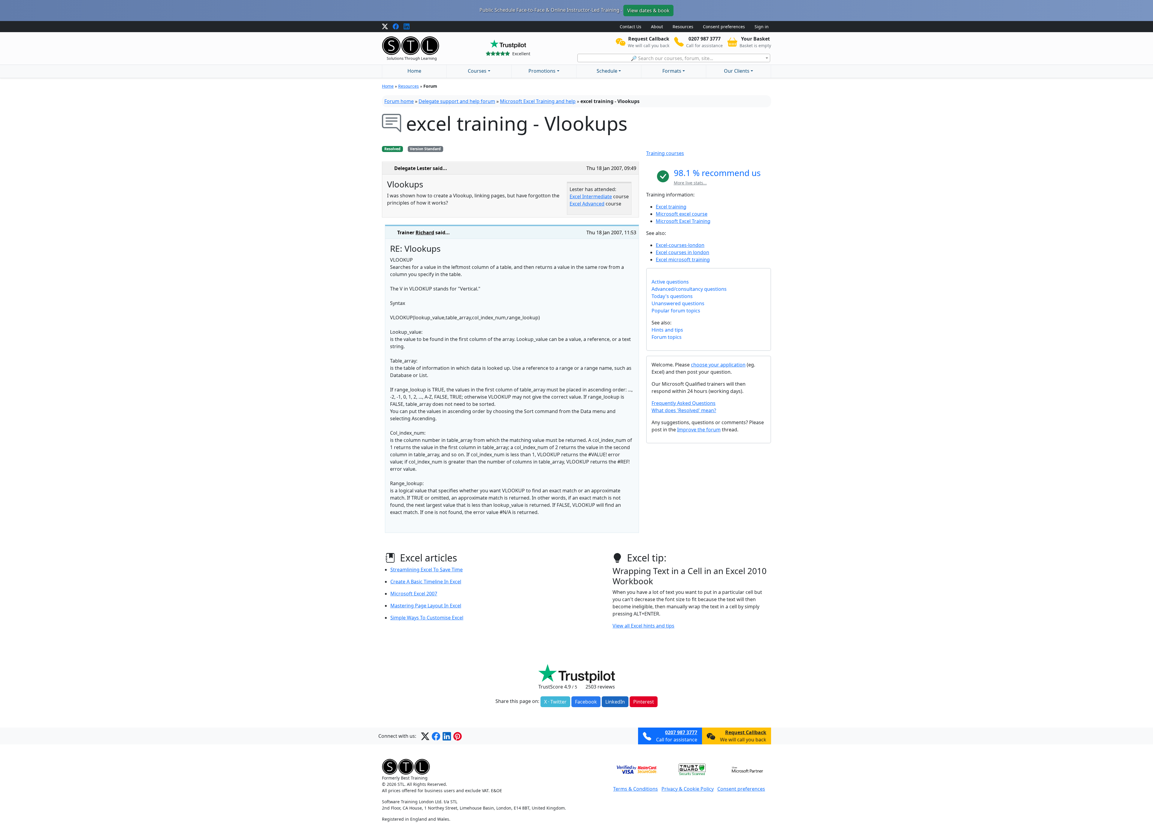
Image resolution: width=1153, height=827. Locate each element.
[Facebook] (396, 26)
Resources (683, 26)
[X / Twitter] (385, 26)
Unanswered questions (678, 303)
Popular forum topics (676, 310)
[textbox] (674, 58)
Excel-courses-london (680, 245)
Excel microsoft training (683, 259)
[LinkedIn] (407, 26)
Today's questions (672, 296)
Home (414, 71)
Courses (477, 71)
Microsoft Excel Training (683, 221)
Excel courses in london (682, 252)
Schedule (607, 71)
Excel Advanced (587, 203)
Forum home (399, 101)
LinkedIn (615, 701)
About (657, 26)
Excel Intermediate (591, 196)
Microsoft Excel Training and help (538, 101)
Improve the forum (699, 429)
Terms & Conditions (635, 789)
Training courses (665, 153)
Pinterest (643, 701)
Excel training (671, 206)
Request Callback (745, 732)
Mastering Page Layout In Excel (425, 605)
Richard (425, 232)
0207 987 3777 (681, 732)
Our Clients (736, 71)
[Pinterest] (457, 736)
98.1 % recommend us (717, 172)
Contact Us (630, 26)
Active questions (670, 281)
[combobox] (673, 58)
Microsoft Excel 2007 (413, 593)
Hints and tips (667, 330)
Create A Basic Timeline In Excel (425, 581)
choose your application (718, 364)
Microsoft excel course (681, 214)
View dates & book (648, 10)
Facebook (586, 701)
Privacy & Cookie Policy (687, 789)
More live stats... (690, 183)
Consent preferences (724, 26)
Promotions (541, 71)
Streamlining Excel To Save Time (426, 569)
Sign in (762, 26)
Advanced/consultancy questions (689, 289)
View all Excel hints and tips (643, 625)
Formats (671, 71)
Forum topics (667, 337)
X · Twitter (555, 701)
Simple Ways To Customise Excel (426, 617)
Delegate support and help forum (457, 101)
